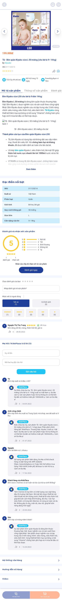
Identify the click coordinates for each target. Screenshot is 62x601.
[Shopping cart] (58, 4)
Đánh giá (56, 91)
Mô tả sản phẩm (11, 91)
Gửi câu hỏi (31, 372)
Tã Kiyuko (49, 110)
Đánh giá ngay (31, 270)
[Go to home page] (52, 4)
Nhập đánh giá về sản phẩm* (15, 288)
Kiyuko (8, 63)
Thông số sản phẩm (36, 91)
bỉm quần (19, 150)
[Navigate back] (4, 4)
